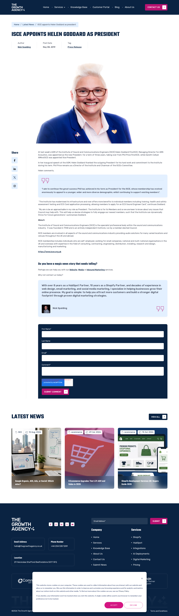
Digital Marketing (141, 559)
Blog (117, 7)
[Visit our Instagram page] (56, 524)
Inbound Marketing (96, 270)
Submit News (100, 564)
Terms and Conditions (158, 611)
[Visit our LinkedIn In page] (61, 524)
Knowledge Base (79, 7)
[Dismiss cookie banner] (142, 579)
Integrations (139, 548)
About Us (129, 7)
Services (58, 7)
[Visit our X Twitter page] (67, 524)
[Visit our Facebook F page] (50, 524)
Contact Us (99, 559)
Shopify (137, 537)
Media (81, 270)
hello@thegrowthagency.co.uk (28, 546)
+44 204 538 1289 (59, 546)
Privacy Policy (124, 591)
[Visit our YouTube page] (72, 524)
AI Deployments (141, 553)
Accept (113, 605)
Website (73, 270)
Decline (133, 605)
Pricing (136, 564)
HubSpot (137, 542)
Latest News (28, 24)
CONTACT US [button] (153, 7)
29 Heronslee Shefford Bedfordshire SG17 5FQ (35, 562)
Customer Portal (101, 7)
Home (46, 7)
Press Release (75, 47)
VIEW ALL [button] (155, 417)
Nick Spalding (24, 47)
